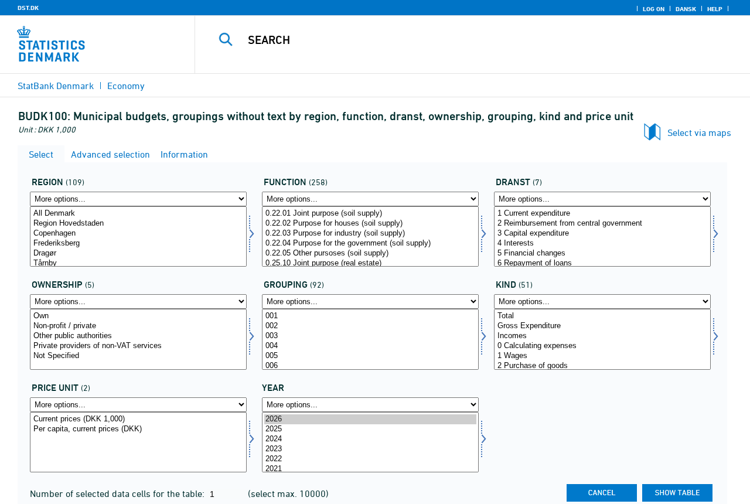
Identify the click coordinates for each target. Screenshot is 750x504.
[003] (370, 336)
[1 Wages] (602, 356)
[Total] (602, 316)
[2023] (370, 449)
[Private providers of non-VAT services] (138, 346)
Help (714, 9)
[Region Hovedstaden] (138, 224)
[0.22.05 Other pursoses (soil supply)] (370, 253)
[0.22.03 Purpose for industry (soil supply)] (370, 234)
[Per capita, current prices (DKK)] (138, 429)
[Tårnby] (138, 263)
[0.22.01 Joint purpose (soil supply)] (370, 214)
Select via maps (699, 132)
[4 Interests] (602, 243)
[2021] (370, 469)
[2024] (370, 439)
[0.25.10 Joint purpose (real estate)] (370, 263)
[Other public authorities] (138, 336)
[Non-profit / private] (138, 326)
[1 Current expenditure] (602, 214)
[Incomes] (602, 336)
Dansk (686, 9)
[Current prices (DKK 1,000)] (138, 419)
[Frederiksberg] (138, 243)
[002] (370, 326)
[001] (370, 316)
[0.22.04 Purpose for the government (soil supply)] (370, 243)
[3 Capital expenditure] (602, 234)
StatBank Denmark (56, 85)
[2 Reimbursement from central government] (602, 224)
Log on (653, 9)
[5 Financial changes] (602, 253)
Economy (126, 85)
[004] (370, 346)
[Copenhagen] (138, 234)
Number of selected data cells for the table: (118, 493)
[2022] (370, 459)
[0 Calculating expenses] (602, 346)
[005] (370, 356)
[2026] (370, 419)
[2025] (370, 429)
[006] (370, 366)
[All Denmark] (138, 214)
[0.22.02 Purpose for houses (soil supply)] (370, 224)
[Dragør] (138, 253)
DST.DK (28, 8)
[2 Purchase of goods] (602, 366)
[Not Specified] (138, 356)
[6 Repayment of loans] (602, 263)
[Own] (138, 316)
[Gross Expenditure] (602, 326)
